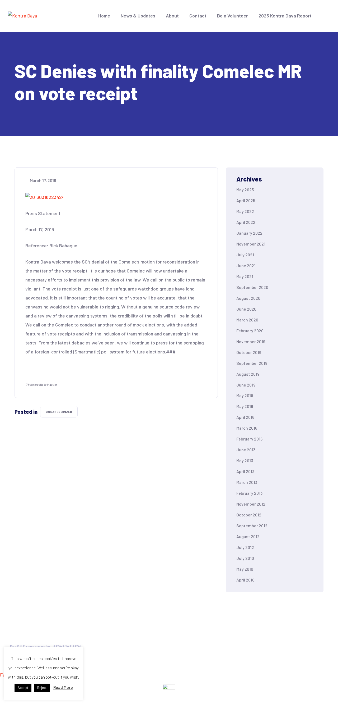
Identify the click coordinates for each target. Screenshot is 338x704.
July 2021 (245, 254)
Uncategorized (59, 412)
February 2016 (249, 438)
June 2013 (245, 449)
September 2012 (251, 525)
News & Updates (138, 16)
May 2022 (245, 211)
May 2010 (244, 568)
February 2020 (250, 330)
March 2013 (246, 482)
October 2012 (248, 514)
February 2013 (249, 493)
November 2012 (250, 503)
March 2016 (246, 427)
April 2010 (245, 579)
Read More (63, 687)
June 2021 (246, 265)
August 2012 (248, 536)
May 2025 (245, 189)
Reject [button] (42, 687)
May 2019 (244, 395)
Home (104, 16)
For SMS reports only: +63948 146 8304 (46, 646)
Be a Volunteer (232, 16)
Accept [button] (23, 687)
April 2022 (245, 222)
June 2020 (246, 308)
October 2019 (248, 352)
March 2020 (247, 319)
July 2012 (245, 547)
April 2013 (245, 471)
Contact (197, 16)
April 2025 (245, 200)
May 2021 (244, 276)
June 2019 (245, 384)
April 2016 (245, 417)
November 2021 (250, 243)
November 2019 (250, 341)
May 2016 (244, 406)
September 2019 (251, 363)
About (172, 16)
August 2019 (247, 373)
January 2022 (249, 232)
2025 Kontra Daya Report (285, 16)
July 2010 (245, 558)
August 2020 (248, 298)
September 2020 (252, 287)
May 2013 (244, 460)
